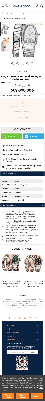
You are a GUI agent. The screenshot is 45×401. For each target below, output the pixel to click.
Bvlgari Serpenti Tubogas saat (19, 303)
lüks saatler (33, 305)
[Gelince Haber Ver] (27, 63)
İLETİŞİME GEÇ (22, 117)
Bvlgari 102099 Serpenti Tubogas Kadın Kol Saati (14, 282)
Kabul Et (37, 396)
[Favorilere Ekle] (32, 63)
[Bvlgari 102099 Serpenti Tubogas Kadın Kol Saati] (14, 263)
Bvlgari (6, 299)
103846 (26, 299)
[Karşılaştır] (17, 63)
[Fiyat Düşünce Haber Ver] (22, 63)
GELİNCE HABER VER (22, 112)
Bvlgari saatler (15, 305)
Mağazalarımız (12, 329)
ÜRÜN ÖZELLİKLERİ (8, 205)
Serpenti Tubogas (16, 299)
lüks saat (25, 305)
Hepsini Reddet (23, 396)
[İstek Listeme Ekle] (12, 63)
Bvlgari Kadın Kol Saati (17, 301)
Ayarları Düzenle (8, 396)
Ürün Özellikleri (8, 174)
